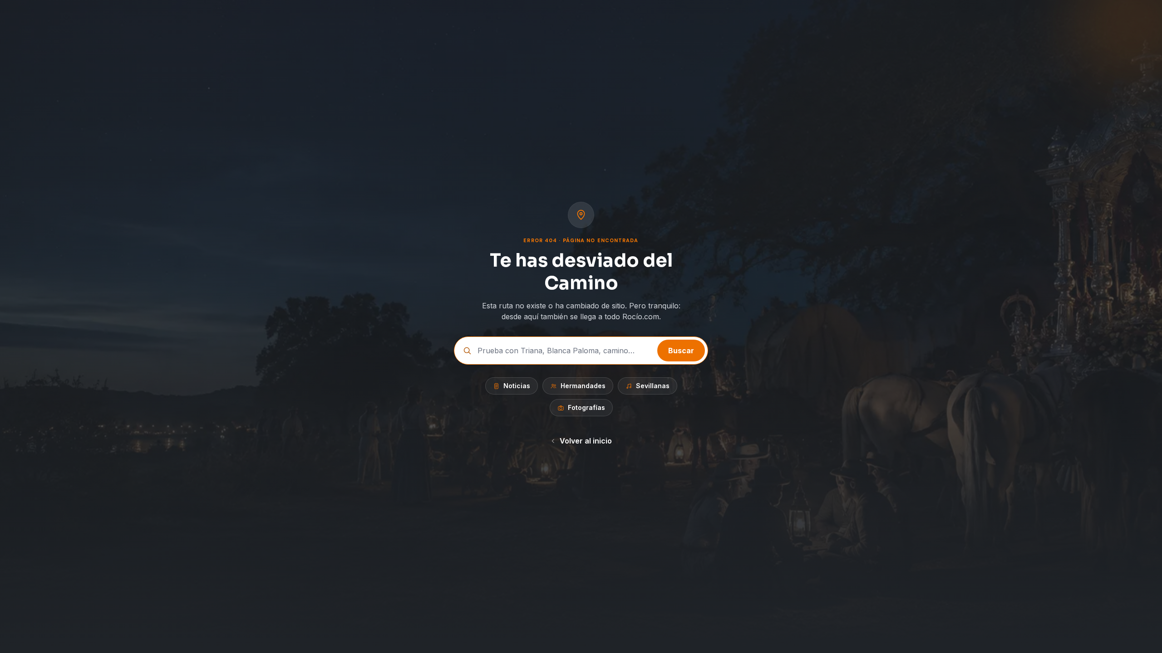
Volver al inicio (586, 440)
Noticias (516, 386)
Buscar (681, 350)
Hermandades (583, 386)
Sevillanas (653, 386)
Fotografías (586, 407)
